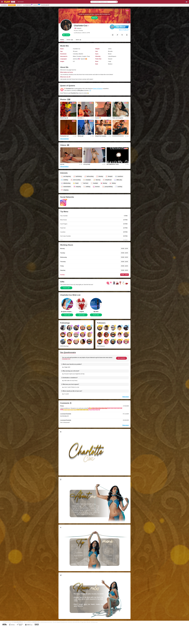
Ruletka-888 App (45, 5)
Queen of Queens (97, 88)
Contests (35, 5)
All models (4, 5)
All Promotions (27, 5)
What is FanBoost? (124, 29)
